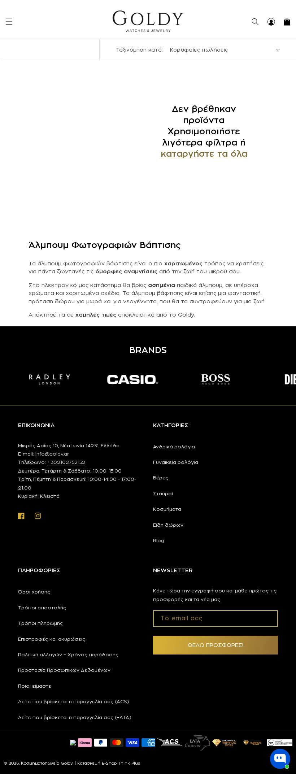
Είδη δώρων (168, 524)
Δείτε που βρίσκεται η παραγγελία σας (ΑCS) (73, 701)
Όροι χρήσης (34, 591)
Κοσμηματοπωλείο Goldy (47, 763)
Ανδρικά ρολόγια (174, 446)
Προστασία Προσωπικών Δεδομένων (64, 670)
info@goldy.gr (52, 453)
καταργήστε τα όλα (204, 153)
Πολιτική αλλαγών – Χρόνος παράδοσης (68, 654)
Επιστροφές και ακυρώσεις (51, 639)
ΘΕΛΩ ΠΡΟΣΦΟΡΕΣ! (215, 645)
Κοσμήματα (167, 509)
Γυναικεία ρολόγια (175, 462)
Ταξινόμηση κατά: (139, 49)
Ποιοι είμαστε (34, 685)
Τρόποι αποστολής (42, 607)
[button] (9, 22)
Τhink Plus (129, 763)
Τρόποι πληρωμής (40, 623)
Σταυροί (163, 493)
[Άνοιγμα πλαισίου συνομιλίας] (280, 759)
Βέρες (160, 477)
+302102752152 (66, 462)
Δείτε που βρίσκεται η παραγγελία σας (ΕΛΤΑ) (74, 717)
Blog (158, 540)
